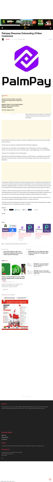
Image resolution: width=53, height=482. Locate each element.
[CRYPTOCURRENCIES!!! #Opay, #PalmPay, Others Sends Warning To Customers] (43, 228)
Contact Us (4, 439)
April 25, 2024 (37, 275)
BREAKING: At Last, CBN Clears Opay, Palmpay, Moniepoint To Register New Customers (9, 234)
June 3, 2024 (14, 39)
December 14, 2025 (11, 281)
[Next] (14, 114)
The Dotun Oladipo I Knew (8, 110)
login (6, 294)
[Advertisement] (26, 9)
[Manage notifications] (50, 479)
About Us (4, 435)
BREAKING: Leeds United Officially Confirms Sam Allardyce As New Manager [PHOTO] (41, 265)
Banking (20, 39)
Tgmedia (8, 39)
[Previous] (11, 114)
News (23, 39)
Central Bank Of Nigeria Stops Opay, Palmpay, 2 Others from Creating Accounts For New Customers (25, 235)
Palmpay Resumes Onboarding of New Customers (16, 243)
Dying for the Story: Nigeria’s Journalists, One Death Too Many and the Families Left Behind (12, 100)
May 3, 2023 (36, 268)
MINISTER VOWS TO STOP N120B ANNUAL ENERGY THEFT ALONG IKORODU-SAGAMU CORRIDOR (12, 106)
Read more (5, 289)
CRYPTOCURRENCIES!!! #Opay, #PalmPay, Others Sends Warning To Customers (42, 234)
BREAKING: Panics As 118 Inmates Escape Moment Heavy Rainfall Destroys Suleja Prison (42, 272)
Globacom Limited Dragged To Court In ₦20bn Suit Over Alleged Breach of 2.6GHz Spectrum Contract (13, 278)
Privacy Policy (5, 437)
